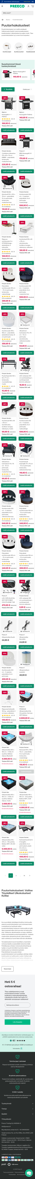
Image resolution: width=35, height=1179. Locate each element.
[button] (29, 1173)
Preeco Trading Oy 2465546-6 (11, 1123)
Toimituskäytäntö (21, 1174)
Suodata (9, 89)
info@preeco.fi (6, 1126)
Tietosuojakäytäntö (8, 1172)
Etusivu (8, 19)
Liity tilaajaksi (17, 1022)
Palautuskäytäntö (19, 1172)
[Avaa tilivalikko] (28, 6)
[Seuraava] (29, 875)
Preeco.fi (19, 1169)
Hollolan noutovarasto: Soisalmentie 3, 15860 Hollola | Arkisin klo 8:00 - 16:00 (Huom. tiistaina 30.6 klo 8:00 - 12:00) (16, 1140)
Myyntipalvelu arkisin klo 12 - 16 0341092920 (15, 1130)
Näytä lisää (7, 969)
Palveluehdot (12, 1174)
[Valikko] (2, 6)
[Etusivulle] (17, 6)
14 (24, 876)
